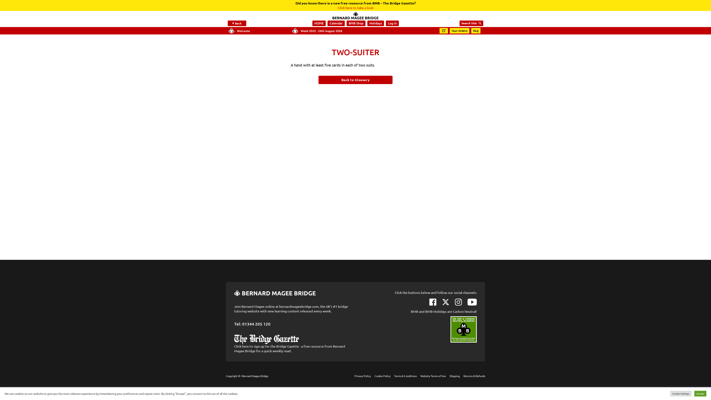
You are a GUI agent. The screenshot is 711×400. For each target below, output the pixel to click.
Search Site (469, 23)
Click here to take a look (355, 8)
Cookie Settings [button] (680, 393)
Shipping (455, 376)
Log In (392, 23)
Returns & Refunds (474, 376)
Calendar (336, 23)
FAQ (476, 31)
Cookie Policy (382, 376)
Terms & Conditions (405, 376)
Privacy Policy (363, 376)
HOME (319, 23)
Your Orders (460, 31)
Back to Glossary (355, 80)
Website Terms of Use (433, 376)
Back (238, 23)
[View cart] (444, 31)
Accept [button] (700, 393)
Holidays (375, 23)
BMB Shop (356, 23)
